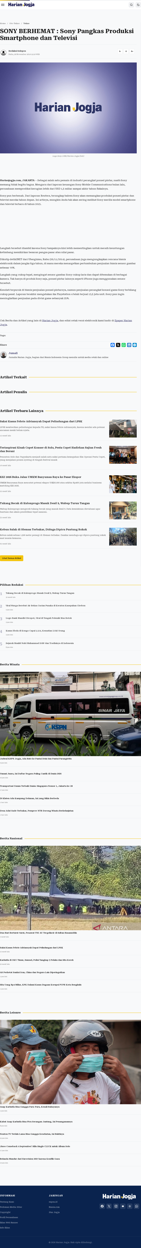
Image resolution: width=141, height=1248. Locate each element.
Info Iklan (5, 1228)
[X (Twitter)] (109, 1206)
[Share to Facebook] (113, 345)
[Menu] (3, 5)
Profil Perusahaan (9, 1217)
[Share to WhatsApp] (124, 345)
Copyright (5, 1212)
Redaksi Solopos (17, 51)
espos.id (53, 1202)
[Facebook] (102, 1206)
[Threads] (129, 1206)
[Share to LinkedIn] (129, 345)
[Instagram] (116, 1206)
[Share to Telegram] (135, 345)
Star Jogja (54, 1212)
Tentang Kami (7, 1202)
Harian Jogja (50, 320)
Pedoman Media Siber (11, 1207)
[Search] (131, 5)
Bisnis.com (54, 1207)
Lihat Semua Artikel (11, 558)
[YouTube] (123, 1206)
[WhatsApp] (136, 1206)
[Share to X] (118, 345)
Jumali (13, 353)
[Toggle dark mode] (138, 5)
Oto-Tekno (14, 23)
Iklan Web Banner (9, 1222)
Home (3, 23)
